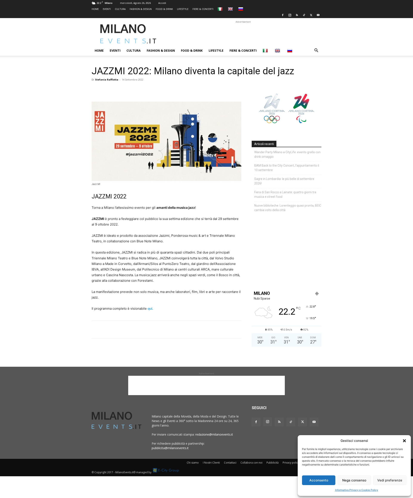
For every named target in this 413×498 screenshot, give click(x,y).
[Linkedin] (125, 89)
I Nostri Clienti (211, 462)
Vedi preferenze (389, 480)
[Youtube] (318, 15)
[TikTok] (304, 15)
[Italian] (220, 9)
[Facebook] (282, 15)
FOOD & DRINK (164, 9)
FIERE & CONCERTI (203, 9)
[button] (404, 441)
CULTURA (120, 9)
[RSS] (297, 15)
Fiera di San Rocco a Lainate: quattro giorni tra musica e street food (285, 194)
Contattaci (230, 462)
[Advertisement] (243, 33)
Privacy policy (291, 462)
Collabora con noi (251, 462)
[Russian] (241, 9)
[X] (311, 15)
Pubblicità (273, 462)
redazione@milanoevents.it (214, 434)
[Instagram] (290, 15)
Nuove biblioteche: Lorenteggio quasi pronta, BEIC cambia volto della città (287, 208)
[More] (145, 89)
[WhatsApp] (115, 89)
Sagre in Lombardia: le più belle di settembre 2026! (284, 181)
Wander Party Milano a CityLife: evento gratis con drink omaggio (287, 154)
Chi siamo (193, 462)
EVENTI (107, 9)
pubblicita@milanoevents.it (170, 448)
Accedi (162, 3)
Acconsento (318, 480)
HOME (95, 9)
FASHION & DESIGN (141, 9)
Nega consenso (354, 480)
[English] (231, 9)
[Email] (135, 89)
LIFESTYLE (182, 9)
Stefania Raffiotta (106, 79)
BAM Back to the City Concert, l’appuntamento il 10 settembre (286, 168)
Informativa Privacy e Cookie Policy (356, 490)
